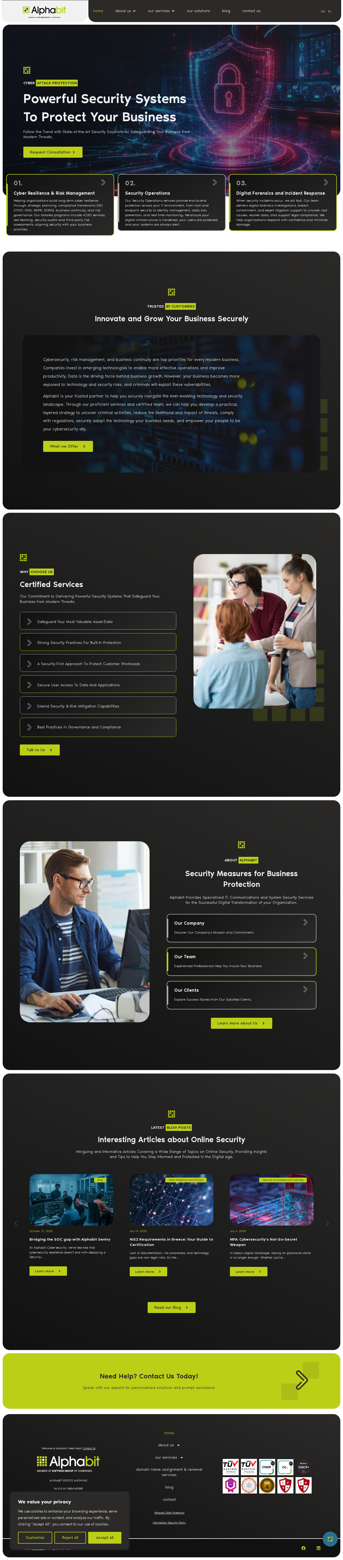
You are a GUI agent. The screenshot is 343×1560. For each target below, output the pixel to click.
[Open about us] (134, 11)
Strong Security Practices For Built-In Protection (79, 642)
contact (169, 1499)
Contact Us (89, 1448)
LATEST (171, 1127)
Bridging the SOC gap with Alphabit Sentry (69, 1239)
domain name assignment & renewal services (169, 1472)
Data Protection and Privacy (186, 1180)
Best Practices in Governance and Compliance (79, 727)
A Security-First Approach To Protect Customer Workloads (88, 664)
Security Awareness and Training (283, 1180)
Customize (35, 1537)
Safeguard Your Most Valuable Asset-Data (75, 621)
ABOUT (241, 860)
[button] (15, 1223)
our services (166, 1457)
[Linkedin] (318, 1548)
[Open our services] (173, 11)
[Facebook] (303, 1548)
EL (329, 11)
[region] (70, 1521)
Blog (100, 1180)
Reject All (70, 1537)
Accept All (105, 1537)
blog (169, 1487)
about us (166, 1445)
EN (323, 11)
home (169, 1433)
